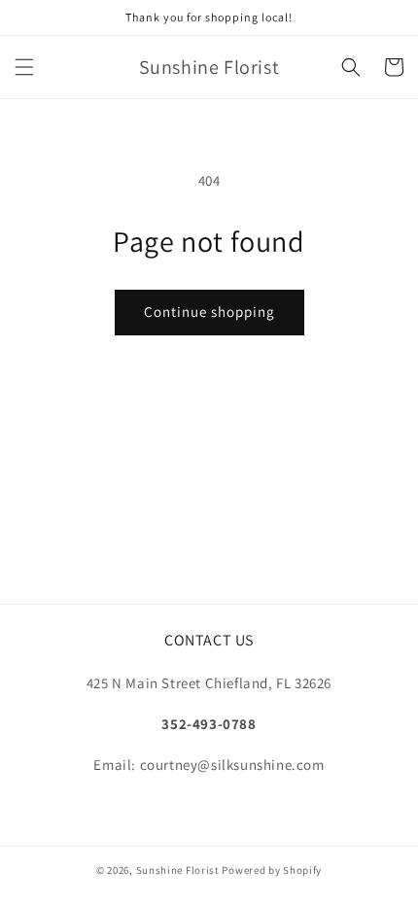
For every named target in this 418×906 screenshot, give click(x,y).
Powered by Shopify (272, 870)
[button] (24, 67)
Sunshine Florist (178, 870)
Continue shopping (209, 311)
